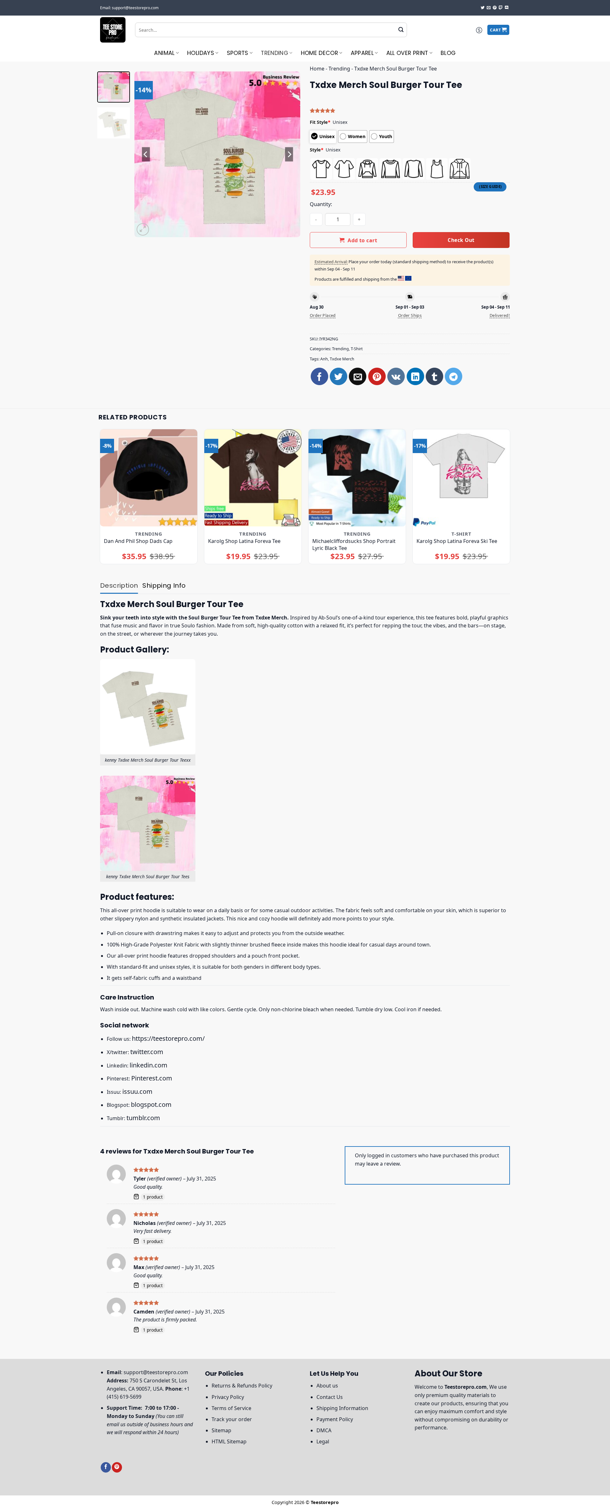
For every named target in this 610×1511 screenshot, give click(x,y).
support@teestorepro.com (156, 1372)
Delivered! (500, 315)
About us (327, 1385)
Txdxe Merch (342, 359)
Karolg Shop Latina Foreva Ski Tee (457, 541)
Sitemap (221, 1430)
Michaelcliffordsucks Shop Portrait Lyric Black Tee (354, 545)
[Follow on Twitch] (501, 8)
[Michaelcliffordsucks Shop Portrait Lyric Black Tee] (357, 478)
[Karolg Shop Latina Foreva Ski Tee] (461, 478)
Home (317, 68)
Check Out (461, 240)
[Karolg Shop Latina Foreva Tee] (253, 478)
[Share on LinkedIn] (415, 376)
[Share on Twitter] (338, 376)
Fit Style (320, 122)
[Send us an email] (489, 8)
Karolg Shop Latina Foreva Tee (244, 541)
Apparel (362, 53)
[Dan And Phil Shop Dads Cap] (149, 478)
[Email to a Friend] (357, 376)
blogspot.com (151, 1104)
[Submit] (401, 29)
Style (316, 150)
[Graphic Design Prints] (112, 30)
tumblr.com (143, 1117)
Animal (164, 53)
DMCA (323, 1430)
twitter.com (146, 1051)
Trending (274, 53)
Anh (324, 359)
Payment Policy (334, 1419)
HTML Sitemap (229, 1441)
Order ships (410, 315)
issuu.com (137, 1091)
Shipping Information (342, 1408)
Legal (322, 1441)
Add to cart (362, 240)
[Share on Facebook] (319, 376)
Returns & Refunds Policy (242, 1385)
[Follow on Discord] (507, 8)
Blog (448, 53)
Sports (237, 53)
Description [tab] (119, 585)
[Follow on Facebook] (106, 1467)
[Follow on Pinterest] (495, 8)
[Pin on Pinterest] (377, 376)
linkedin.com (148, 1065)
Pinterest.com (151, 1078)
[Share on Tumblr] (434, 376)
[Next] (289, 154)
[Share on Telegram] (453, 376)
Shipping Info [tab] (164, 585)
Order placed (323, 315)
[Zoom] (143, 229)
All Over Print (407, 53)
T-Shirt (357, 348)
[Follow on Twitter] (483, 8)
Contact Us (329, 1397)
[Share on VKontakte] (396, 376)
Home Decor (319, 53)
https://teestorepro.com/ (168, 1038)
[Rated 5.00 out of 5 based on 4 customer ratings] (410, 110)
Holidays (200, 53)
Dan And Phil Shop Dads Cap (138, 541)
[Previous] (146, 154)
